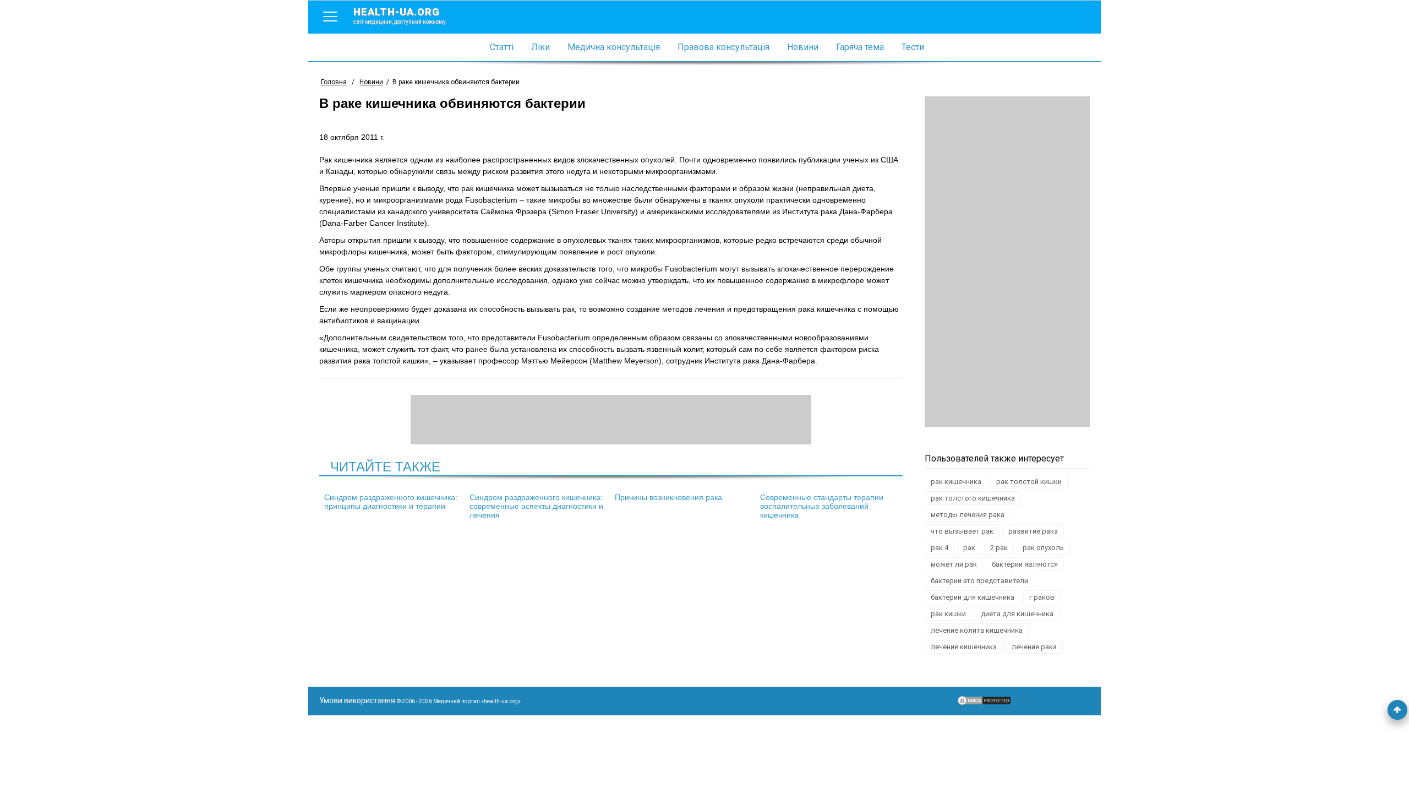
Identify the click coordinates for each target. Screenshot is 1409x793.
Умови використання (357, 700)
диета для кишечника (1017, 614)
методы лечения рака (967, 514)
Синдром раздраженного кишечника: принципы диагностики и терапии (390, 501)
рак (969, 548)
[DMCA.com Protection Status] (984, 703)
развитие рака (1033, 531)
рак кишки (948, 614)
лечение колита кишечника (977, 630)
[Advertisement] (1007, 261)
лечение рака (1034, 647)
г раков (1042, 597)
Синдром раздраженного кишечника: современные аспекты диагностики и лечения (536, 506)
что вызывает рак (962, 531)
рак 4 (939, 548)
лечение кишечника (964, 647)
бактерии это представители (979, 581)
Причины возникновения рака (668, 497)
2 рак (999, 548)
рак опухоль (1043, 548)
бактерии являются (1025, 564)
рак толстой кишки (1029, 481)
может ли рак (954, 564)
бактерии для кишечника (972, 597)
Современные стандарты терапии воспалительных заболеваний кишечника (821, 506)
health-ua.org (399, 15)
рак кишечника (956, 481)
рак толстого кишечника (973, 498)
